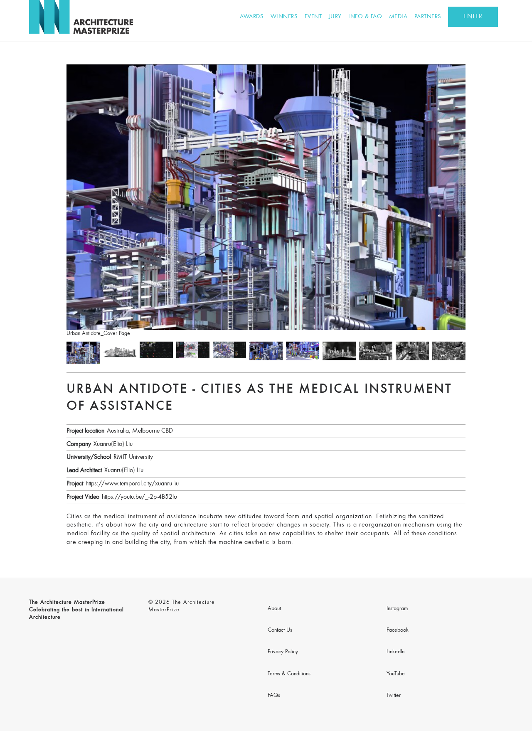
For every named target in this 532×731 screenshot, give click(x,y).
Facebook (398, 630)
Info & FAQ (365, 17)
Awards (252, 17)
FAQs (274, 696)
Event (313, 17)
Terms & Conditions (289, 674)
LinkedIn (395, 652)
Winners (284, 17)
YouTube (396, 674)
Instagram (397, 609)
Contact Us (280, 630)
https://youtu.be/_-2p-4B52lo (139, 497)
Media (398, 17)
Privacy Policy (283, 652)
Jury (335, 17)
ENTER (473, 16)
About (274, 609)
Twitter (394, 696)
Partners (427, 17)
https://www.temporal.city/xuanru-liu (132, 483)
